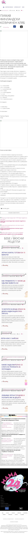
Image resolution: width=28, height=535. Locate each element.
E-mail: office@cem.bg (13, 532)
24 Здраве (22, 514)
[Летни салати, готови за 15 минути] (10, 246)
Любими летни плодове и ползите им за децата (13, 396)
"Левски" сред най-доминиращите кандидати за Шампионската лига (13, 435)
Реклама (2, 500)
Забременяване (9, 7)
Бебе (23, 7)
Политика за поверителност (6, 505)
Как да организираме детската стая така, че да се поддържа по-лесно (11, 229)
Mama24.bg (6, 27)
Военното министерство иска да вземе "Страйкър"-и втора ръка (11, 450)
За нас (2, 495)
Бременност (17, 7)
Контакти (2, 498)
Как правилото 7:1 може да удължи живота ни (13, 282)
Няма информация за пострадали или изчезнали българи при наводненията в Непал (13, 419)
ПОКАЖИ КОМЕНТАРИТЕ (13, 212)
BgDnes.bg (10, 514)
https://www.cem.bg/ (20, 532)
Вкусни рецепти (4, 10)
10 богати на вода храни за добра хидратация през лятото (13, 311)
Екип (1, 497)
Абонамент (2, 501)
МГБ (2, 512)
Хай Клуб (19, 512)
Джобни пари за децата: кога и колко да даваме (11, 234)
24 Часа (7, 512)
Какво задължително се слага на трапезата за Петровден (12, 367)
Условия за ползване (4, 503)
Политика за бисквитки (5, 506)
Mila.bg (16, 514)
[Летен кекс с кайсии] (6, 332)
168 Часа (13, 512)
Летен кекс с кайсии (9, 338)
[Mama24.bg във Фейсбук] (7, 508)
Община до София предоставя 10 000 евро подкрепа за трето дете (12, 222)
